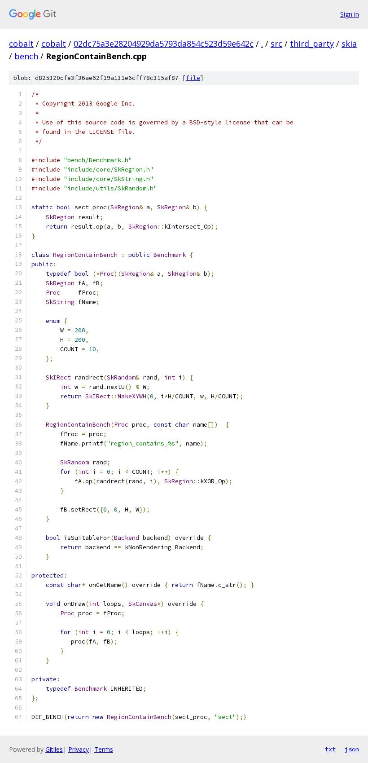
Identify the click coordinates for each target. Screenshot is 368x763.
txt (330, 749)
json (352, 749)
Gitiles (54, 749)
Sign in (349, 14)
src (276, 43)
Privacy (78, 749)
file (193, 78)
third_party (312, 43)
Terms (103, 749)
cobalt (21, 43)
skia (349, 43)
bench (26, 56)
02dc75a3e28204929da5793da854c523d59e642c (164, 43)
